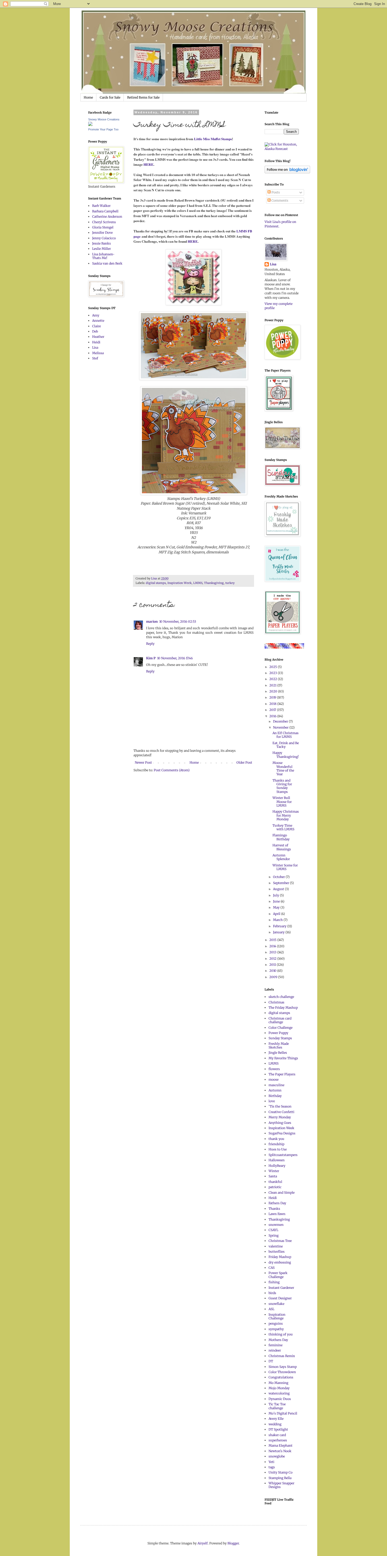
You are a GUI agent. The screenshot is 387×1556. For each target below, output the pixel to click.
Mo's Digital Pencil (283, 1413)
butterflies (277, 1251)
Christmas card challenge (280, 1020)
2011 (273, 965)
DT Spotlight (278, 1429)
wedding (275, 1424)
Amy (95, 315)
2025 (273, 667)
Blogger (233, 1543)
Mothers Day (278, 1340)
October (279, 877)
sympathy (276, 1329)
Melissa (98, 353)
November (281, 727)
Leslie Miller (101, 249)
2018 (273, 704)
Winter (274, 1171)
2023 (273, 673)
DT (271, 1361)
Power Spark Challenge (278, 1275)
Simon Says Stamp (283, 1367)
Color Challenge (280, 1028)
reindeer (275, 1350)
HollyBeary (277, 1166)
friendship (276, 1144)
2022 (273, 679)
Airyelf (202, 1543)
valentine (276, 1246)
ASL (271, 1309)
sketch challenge (281, 997)
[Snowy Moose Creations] (90, 125)
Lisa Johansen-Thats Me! (103, 256)
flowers (274, 1069)
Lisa (95, 347)
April (277, 914)
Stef (95, 358)
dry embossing (280, 1262)
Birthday (275, 1096)
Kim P (151, 658)
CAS (272, 1268)
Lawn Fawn (277, 1214)
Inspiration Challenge (277, 1316)
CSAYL (273, 1230)
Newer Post (143, 762)
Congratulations (281, 1377)
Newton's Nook (280, 1451)
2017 (273, 710)
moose (274, 1079)
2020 (273, 691)
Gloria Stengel (102, 227)
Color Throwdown (282, 1372)
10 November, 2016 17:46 (175, 658)
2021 (273, 685)
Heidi (96, 342)
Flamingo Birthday (281, 837)
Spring (274, 1235)
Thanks (274, 1209)
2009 (273, 977)
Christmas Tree (280, 1241)
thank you (276, 1139)
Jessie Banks (101, 243)
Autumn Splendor (281, 857)
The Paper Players (282, 1074)
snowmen (276, 1225)
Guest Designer (280, 1298)
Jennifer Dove (102, 233)
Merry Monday (280, 1117)
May (276, 907)
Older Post (244, 762)
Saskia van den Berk (107, 263)
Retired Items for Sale (143, 97)
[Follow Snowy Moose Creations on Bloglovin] (287, 172)
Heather (98, 337)
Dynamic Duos (280, 1399)
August (279, 889)
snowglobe (277, 1456)
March (278, 920)
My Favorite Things (283, 1058)
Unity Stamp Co (280, 1472)
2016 (273, 716)
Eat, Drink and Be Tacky (285, 745)
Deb (95, 331)
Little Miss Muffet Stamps (213, 139)
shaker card (277, 1435)
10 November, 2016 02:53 (177, 621)
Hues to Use (278, 1149)
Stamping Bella (280, 1478)
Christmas (276, 1002)
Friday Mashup (280, 1257)
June (277, 901)
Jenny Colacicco (104, 238)
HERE (148, 164)
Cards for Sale (110, 97)
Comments (279, 200)
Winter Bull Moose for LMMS (282, 801)
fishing (274, 1282)
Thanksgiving (214, 583)
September (281, 883)
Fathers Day (277, 1203)
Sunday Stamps (280, 1038)
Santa (273, 1176)
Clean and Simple (282, 1192)
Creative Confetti (281, 1112)
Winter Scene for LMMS (285, 867)
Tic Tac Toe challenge (277, 1406)
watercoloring (279, 1393)
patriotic (275, 1187)
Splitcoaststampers (283, 1155)
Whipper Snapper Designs (281, 1485)
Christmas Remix (282, 1356)
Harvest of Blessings (281, 847)
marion (152, 621)
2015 (273, 940)
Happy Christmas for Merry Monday (285, 815)
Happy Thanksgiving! (285, 754)
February (280, 926)
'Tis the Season (280, 1106)
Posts (275, 192)
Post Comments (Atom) (172, 770)
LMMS (197, 583)
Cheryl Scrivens (104, 222)
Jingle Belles (278, 1053)
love (272, 1101)
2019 (273, 697)
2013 (273, 952)
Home (88, 97)
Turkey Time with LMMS (283, 827)
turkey (230, 583)
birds (272, 1293)
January (279, 932)
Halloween (277, 1160)
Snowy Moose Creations (104, 119)
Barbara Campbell (105, 211)
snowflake (276, 1304)
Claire (96, 326)
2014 (273, 946)
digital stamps (156, 583)
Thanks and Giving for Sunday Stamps (282, 786)
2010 (273, 971)
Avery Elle (276, 1419)
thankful (275, 1182)
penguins (276, 1323)
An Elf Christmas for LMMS (285, 735)
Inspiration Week (179, 583)
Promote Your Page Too (103, 129)
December (281, 721)
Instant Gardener (281, 1288)
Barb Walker (101, 206)
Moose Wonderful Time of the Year (283, 768)
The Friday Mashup (283, 1007)
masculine (276, 1085)
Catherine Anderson (107, 216)
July (276, 895)
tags (272, 1467)
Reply (150, 644)
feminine (275, 1345)
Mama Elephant (280, 1445)
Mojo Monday (279, 1388)
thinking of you (281, 1334)
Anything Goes (280, 1123)
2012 (273, 958)
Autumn (275, 1090)
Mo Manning (278, 1383)
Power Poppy (278, 1033)
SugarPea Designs (282, 1133)
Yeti (271, 1462)
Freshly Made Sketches (279, 1045)
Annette (98, 321)
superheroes (278, 1440)
